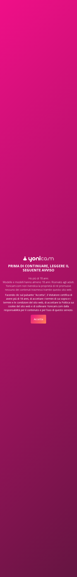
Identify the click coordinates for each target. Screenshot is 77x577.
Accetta (38, 319)
